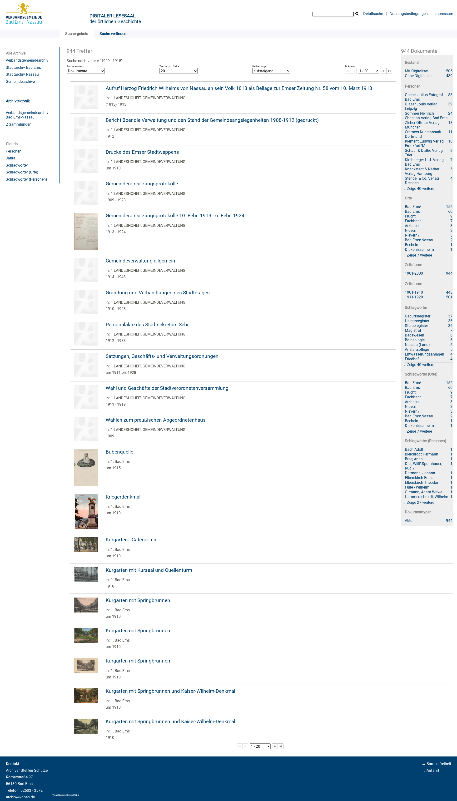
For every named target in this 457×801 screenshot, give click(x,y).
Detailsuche (373, 13)
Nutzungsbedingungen (409, 13)
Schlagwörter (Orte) (22, 172)
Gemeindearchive (20, 81)
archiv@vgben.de (20, 797)
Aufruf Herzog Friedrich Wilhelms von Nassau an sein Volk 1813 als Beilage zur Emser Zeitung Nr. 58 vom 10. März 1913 (239, 88)
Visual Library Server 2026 (65, 795)
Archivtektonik (18, 101)
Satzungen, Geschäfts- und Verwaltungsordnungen (162, 356)
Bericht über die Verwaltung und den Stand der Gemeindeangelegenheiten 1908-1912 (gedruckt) (212, 120)
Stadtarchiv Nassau (22, 74)
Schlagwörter (17, 165)
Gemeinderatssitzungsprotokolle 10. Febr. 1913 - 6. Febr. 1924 (175, 215)
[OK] (357, 14)
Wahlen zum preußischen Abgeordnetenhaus (156, 420)
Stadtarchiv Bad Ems (23, 67)
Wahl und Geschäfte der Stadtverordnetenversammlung (167, 388)
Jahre (10, 158)
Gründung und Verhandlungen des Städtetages (158, 293)
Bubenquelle (119, 452)
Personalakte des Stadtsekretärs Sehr (147, 324)
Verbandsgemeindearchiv (27, 60)
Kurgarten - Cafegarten (131, 540)
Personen (13, 151)
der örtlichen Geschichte (115, 21)
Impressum (443, 13)
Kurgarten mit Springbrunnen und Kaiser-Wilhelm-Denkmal (170, 691)
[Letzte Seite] (389, 71)
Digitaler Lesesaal (112, 16)
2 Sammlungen (18, 124)
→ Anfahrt (430, 770)
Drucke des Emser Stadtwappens (142, 152)
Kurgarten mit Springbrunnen (138, 600)
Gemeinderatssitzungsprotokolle (142, 184)
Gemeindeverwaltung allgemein (140, 261)
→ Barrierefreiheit (436, 763)
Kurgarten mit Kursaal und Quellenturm (149, 570)
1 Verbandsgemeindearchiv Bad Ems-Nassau (27, 112)
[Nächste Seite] (383, 71)
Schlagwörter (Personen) (26, 179)
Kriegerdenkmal (123, 497)
